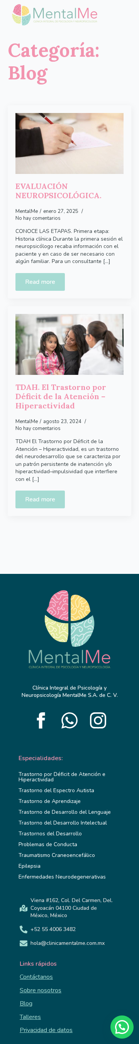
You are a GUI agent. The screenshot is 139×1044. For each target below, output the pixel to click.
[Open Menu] (114, 17)
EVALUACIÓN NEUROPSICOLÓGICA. (59, 191)
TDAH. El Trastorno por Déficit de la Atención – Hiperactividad (60, 396)
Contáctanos (36, 977)
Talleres (30, 1017)
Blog (26, 1003)
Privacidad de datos (46, 1030)
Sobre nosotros (40, 990)
